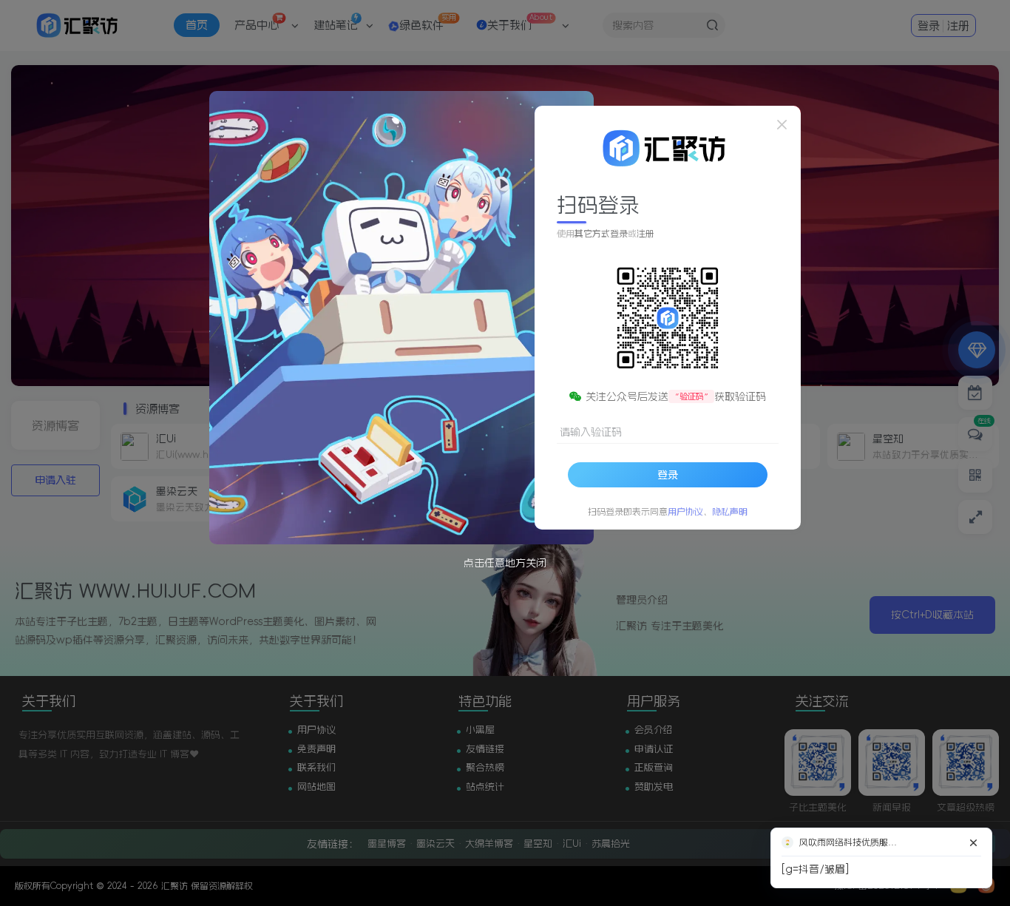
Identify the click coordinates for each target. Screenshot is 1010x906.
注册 (645, 233)
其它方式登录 (601, 233)
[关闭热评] (973, 842)
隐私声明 (730, 511)
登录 (667, 474)
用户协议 (685, 511)
